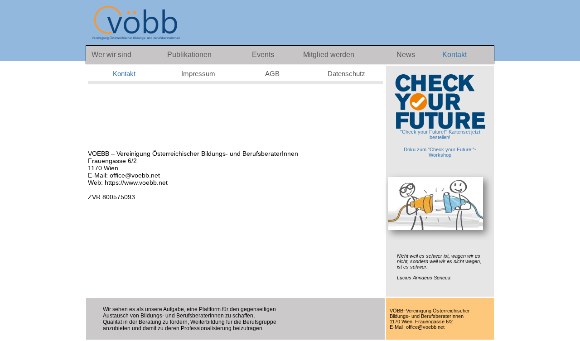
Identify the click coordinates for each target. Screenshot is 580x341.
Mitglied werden (328, 54)
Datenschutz (346, 73)
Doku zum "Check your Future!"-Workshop (440, 152)
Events (264, 54)
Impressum (198, 73)
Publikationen (189, 54)
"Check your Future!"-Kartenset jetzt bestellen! (440, 134)
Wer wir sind (111, 54)
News (406, 54)
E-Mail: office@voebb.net (124, 175)
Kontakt (454, 54)
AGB (272, 73)
